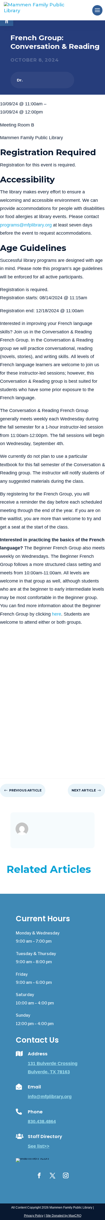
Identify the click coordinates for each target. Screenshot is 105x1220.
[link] (42, 10)
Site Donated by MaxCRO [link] (63, 1215)
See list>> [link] (38, 1146)
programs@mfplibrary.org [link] (26, 225)
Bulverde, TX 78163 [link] (49, 1071)
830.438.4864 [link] (42, 1121)
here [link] (56, 614)
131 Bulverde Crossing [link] (52, 1063)
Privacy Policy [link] (33, 1215)
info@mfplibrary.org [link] (50, 1096)
